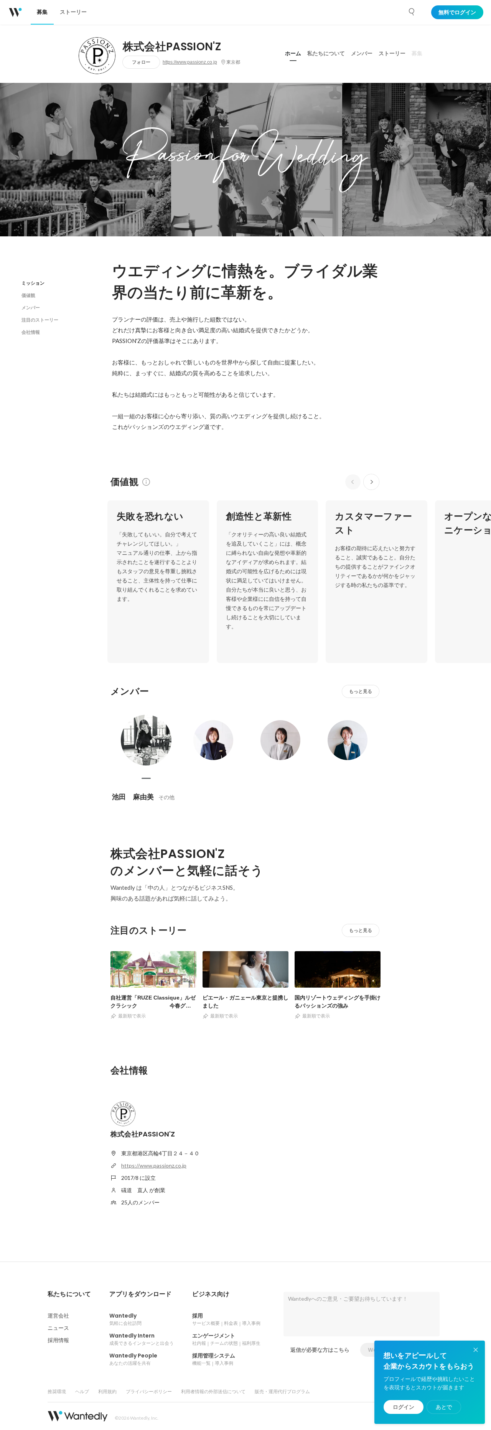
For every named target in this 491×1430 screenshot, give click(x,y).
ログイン (403, 1407)
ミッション (32, 283)
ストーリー (392, 53)
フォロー (141, 62)
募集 (417, 53)
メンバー (361, 53)
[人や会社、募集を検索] (412, 12)
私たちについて (326, 53)
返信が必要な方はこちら (319, 1350)
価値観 (28, 295)
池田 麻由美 (133, 797)
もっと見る (360, 691)
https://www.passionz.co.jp (190, 62)
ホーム (293, 53)
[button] (69, 1294)
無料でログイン (457, 12)
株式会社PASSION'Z (172, 47)
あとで (444, 1407)
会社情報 (30, 332)
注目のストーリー (39, 320)
